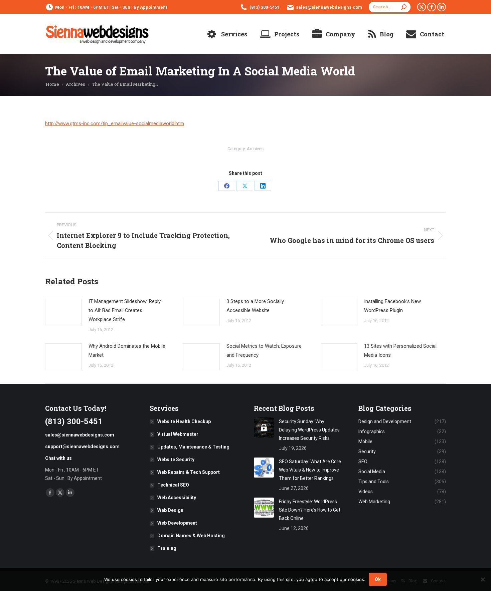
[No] (482, 579)
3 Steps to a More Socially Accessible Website (255, 305)
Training (166, 548)
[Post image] (63, 312)
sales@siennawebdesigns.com (329, 7)
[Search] (403, 7)
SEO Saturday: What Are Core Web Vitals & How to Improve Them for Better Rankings (310, 470)
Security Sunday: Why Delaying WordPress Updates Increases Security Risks (309, 430)
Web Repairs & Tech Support (188, 472)
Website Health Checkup (184, 421)
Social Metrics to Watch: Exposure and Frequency (264, 350)
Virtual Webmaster (177, 434)
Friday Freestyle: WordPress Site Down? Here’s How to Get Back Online (309, 510)
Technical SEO (173, 485)
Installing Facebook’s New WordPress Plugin (392, 305)
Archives (255, 148)
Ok (378, 579)
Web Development (177, 523)
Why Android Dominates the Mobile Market (127, 350)
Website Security (175, 459)
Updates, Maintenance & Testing (193, 447)
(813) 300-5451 (264, 7)
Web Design (170, 510)
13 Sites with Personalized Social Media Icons (400, 350)
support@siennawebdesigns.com (82, 446)
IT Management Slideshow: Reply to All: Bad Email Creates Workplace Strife (125, 310)
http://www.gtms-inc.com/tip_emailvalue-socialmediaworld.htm (114, 123)
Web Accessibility (176, 497)
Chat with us (58, 458)
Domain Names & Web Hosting (191, 535)
